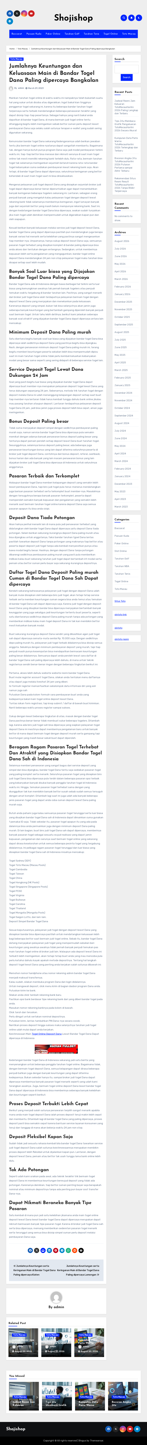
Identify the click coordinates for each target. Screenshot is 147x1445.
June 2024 (121, 438)
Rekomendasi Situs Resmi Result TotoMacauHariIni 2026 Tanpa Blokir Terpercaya (125, 184)
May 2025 (120, 355)
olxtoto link (121, 614)
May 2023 (120, 491)
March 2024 (121, 461)
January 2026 (122, 294)
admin (21, 88)
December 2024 (123, 393)
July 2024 (120, 430)
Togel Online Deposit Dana (47, 1033)
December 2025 (123, 301)
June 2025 (121, 347)
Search (120, 59)
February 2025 (123, 377)
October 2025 (122, 317)
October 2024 (122, 408)
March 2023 (121, 506)
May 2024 (120, 446)
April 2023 (120, 499)
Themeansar (96, 1440)
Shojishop (73, 18)
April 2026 (120, 271)
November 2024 (123, 400)
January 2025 (122, 385)
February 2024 (123, 468)
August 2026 (122, 241)
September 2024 (124, 415)
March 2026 (121, 279)
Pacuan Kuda (33, 34)
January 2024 (122, 476)
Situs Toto (120, 601)
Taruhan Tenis (91, 34)
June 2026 (121, 256)
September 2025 (124, 324)
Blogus (82, 1440)
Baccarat (16, 34)
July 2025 (120, 339)
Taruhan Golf (72, 34)
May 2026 (120, 264)
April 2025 (120, 362)
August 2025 (122, 332)
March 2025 (121, 370)
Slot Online (121, 551)
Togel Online (111, 34)
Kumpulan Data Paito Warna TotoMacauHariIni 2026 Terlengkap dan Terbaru (126, 144)
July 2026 (120, 248)
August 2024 (122, 423)
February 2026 (123, 286)
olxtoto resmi (122, 639)
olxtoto (118, 628)
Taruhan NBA (122, 566)
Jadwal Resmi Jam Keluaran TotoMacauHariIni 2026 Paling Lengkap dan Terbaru (126, 107)
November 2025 (123, 309)
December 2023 (123, 484)
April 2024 (120, 453)
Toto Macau (129, 34)
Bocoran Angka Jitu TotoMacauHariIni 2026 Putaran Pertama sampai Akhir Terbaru (126, 164)
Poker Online (53, 34)
